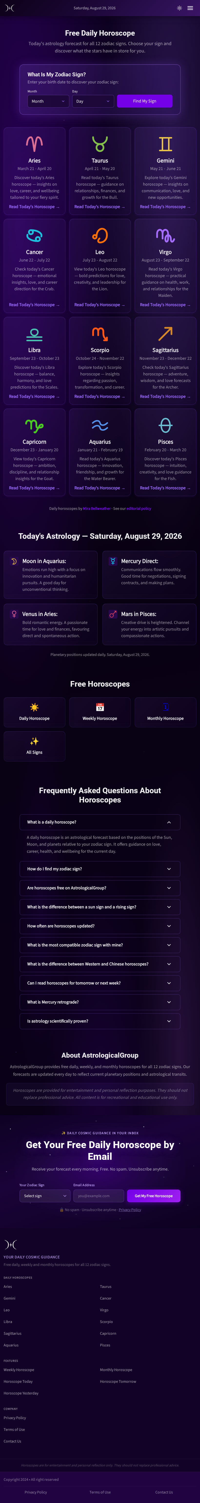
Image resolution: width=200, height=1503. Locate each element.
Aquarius (11, 1345)
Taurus (105, 1286)
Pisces (105, 1345)
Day (75, 91)
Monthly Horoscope (116, 1370)
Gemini (9, 1298)
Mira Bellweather (97, 508)
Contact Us (12, 1441)
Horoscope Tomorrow (118, 1381)
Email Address (84, 1185)
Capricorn (108, 1333)
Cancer (105, 1298)
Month (32, 91)
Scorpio (106, 1321)
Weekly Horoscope (19, 1370)
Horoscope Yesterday (21, 1393)
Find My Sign (144, 101)
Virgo (104, 1310)
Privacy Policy (130, 1209)
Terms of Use (14, 1429)
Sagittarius (12, 1333)
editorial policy (139, 508)
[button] (100, 836)
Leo (7, 1310)
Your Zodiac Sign (32, 1185)
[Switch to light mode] (179, 8)
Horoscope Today (18, 1381)
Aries (8, 1286)
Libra (8, 1321)
